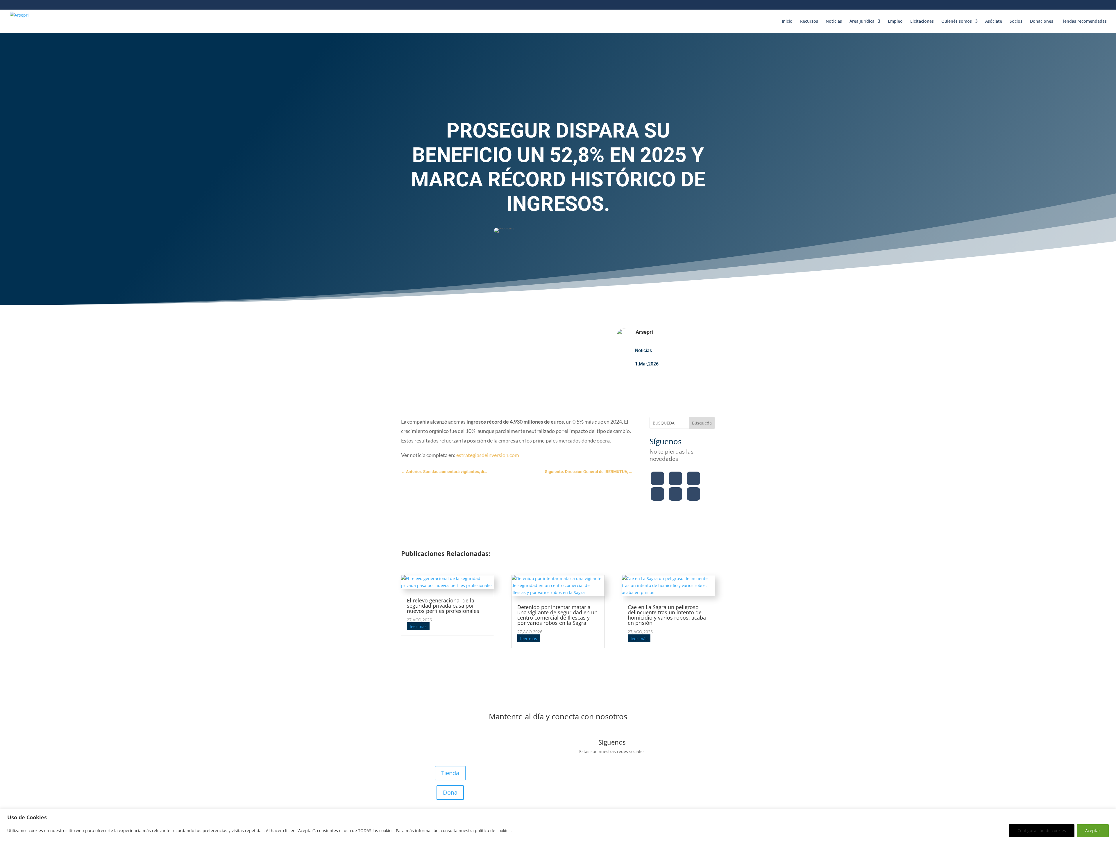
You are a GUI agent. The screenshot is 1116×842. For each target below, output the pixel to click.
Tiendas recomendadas (1084, 21)
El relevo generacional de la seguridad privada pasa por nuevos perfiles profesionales (443, 605)
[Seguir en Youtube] (657, 494)
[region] (558, 825)
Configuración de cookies (1041, 830)
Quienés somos (956, 21)
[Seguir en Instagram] (693, 478)
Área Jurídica (861, 21)
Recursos (809, 21)
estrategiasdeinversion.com (487, 455)
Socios (1016, 21)
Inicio (787, 21)
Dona (450, 792)
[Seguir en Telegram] (693, 494)
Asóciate (993, 21)
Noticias (834, 21)
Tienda (450, 773)
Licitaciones (922, 21)
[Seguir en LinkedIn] (675, 494)
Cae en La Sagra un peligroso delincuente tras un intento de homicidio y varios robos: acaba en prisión (667, 615)
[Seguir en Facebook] (657, 478)
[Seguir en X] (675, 478)
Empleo (895, 21)
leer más (418, 626)
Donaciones (1041, 21)
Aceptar (1092, 830)
